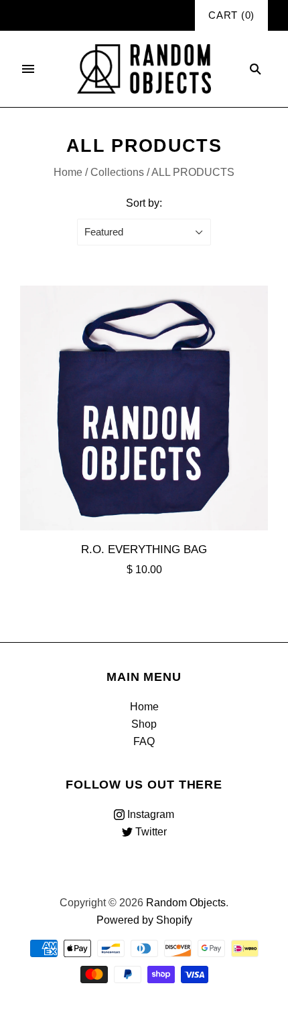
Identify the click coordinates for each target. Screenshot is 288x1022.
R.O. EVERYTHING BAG (144, 549)
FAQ (144, 741)
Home (68, 172)
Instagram (149, 814)
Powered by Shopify (144, 920)
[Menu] (28, 69)
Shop (144, 724)
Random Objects (186, 902)
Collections (117, 172)
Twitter (150, 831)
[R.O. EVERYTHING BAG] (144, 408)
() (231, 15)
